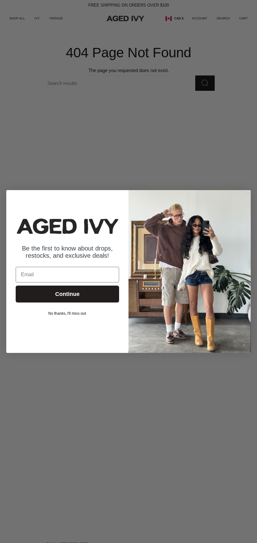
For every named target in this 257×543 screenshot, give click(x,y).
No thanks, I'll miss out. (67, 313)
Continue (67, 294)
